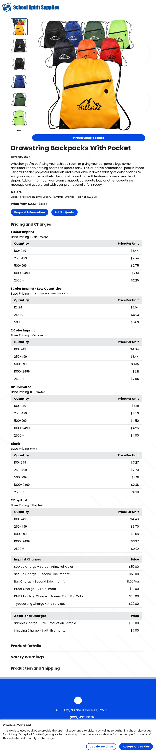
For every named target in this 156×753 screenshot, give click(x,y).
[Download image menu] (140, 23)
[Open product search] (141, 7)
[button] (78, 224)
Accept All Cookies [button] (136, 746)
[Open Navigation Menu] (149, 7)
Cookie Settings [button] (101, 746)
